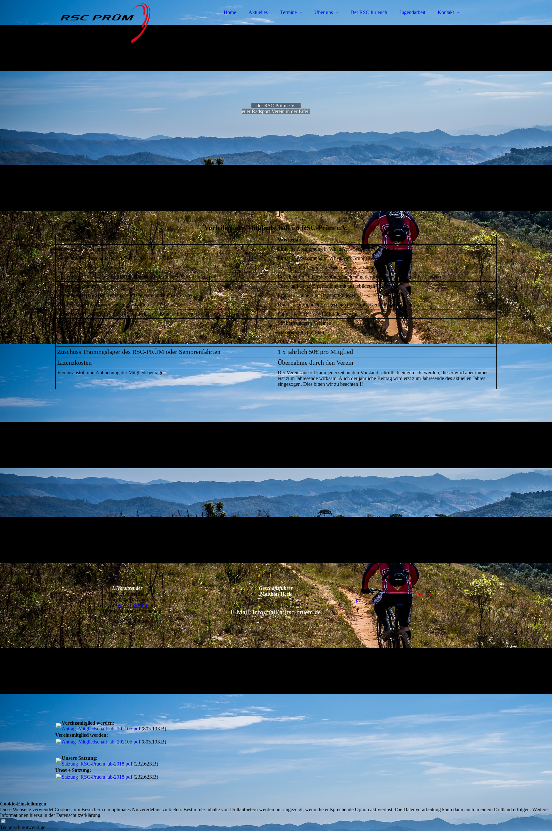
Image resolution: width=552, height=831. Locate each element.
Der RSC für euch (368, 12)
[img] (111, 22)
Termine (288, 12)
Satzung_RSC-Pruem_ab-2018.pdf (97, 763)
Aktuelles (258, 12)
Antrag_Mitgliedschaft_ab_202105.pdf (101, 728)
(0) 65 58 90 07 (134, 605)
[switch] (3, 821)
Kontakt (446, 12)
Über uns (323, 12)
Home (230, 12)
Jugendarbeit (412, 12)
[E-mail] (358, 601)
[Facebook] (357, 610)
